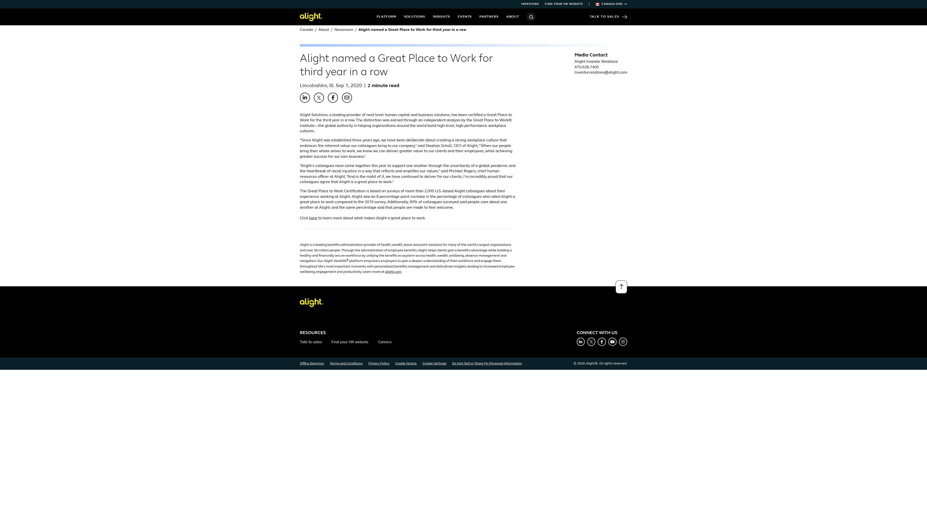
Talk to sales (311, 342)
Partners (488, 17)
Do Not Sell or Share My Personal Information (487, 363)
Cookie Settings (434, 363)
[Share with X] (319, 98)
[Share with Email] (347, 98)
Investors (530, 4)
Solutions (414, 17)
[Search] (531, 17)
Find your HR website (564, 4)
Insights (441, 17)
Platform (386, 17)
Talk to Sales (604, 17)
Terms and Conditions (346, 363)
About (512, 17)
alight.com (393, 272)
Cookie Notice (406, 363)
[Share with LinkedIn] (305, 98)
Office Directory (312, 363)
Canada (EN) (612, 4)
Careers (385, 342)
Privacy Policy (378, 363)
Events (465, 17)
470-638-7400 (587, 67)
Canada (306, 30)
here (313, 218)
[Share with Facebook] (333, 98)
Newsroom (343, 30)
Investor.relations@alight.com (601, 73)
